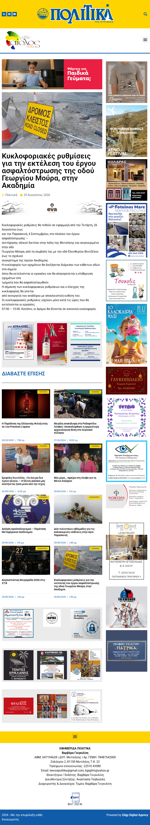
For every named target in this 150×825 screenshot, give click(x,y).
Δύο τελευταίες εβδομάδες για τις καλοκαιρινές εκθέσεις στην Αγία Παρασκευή (74, 532)
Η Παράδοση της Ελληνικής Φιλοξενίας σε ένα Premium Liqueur (25, 425)
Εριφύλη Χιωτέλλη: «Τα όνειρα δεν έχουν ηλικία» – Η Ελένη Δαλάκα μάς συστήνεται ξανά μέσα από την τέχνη (23, 480)
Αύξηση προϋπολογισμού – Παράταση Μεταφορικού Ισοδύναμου (24, 530)
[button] (145, 40)
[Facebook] (9, 14)
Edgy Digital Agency (135, 815)
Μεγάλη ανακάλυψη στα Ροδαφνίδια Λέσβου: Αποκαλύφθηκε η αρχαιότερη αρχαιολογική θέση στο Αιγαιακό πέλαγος (76, 428)
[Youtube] (14, 14)
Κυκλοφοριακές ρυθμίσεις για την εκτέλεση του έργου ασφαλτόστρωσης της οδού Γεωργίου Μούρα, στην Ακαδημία (76, 584)
